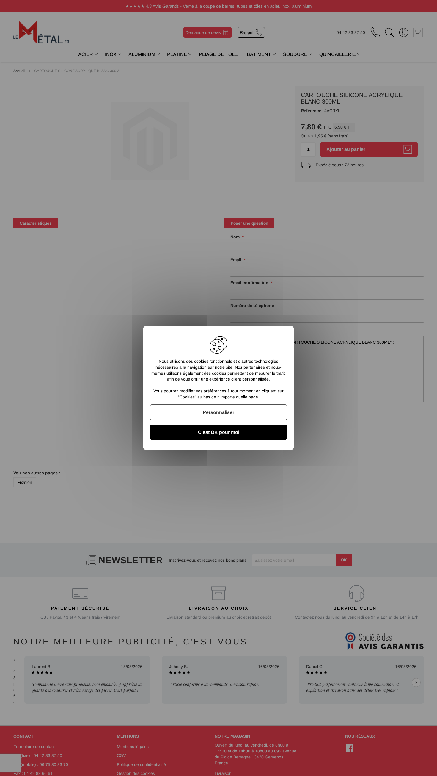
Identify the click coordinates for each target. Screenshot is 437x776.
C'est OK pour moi (218, 432)
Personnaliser (218, 412)
